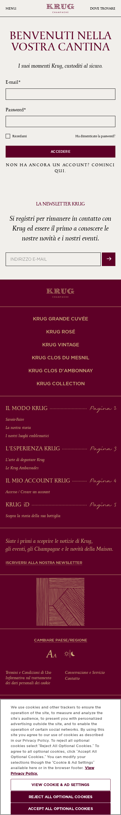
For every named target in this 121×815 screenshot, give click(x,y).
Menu (11, 9)
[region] (60, 757)
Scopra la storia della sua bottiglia (33, 516)
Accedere (60, 151)
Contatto (72, 678)
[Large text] (51, 654)
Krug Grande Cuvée (60, 319)
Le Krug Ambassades (22, 468)
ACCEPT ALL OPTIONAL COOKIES (60, 809)
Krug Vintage (60, 344)
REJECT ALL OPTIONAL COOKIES (61, 797)
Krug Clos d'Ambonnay (60, 370)
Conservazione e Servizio (85, 672)
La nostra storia (18, 427)
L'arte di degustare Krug (25, 459)
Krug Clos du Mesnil (60, 357)
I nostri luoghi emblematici (27, 435)
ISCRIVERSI (108, 259)
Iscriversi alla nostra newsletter (44, 563)
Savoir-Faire (15, 419)
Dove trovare (102, 9)
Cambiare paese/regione (60, 640)
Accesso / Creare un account (28, 492)
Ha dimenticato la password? (95, 136)
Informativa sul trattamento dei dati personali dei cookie (28, 681)
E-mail (12, 82)
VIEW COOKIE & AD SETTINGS (60, 785)
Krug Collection (61, 383)
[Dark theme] (69, 654)
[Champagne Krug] (60, 8)
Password (15, 110)
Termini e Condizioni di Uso (28, 672)
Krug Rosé (60, 332)
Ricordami (19, 136)
